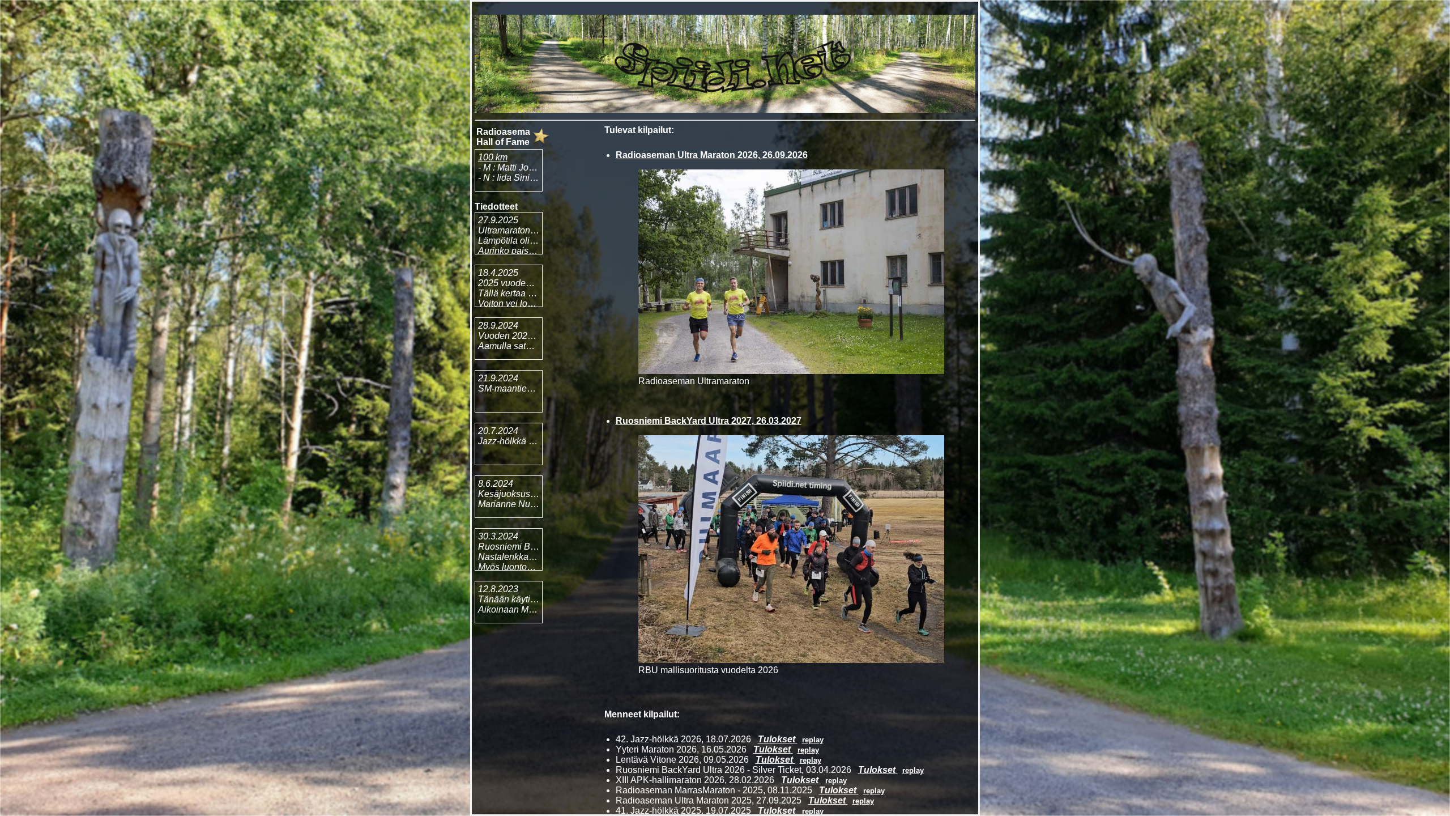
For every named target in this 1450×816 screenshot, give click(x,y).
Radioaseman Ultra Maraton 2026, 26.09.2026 (712, 155)
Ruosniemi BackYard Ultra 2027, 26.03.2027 (708, 421)
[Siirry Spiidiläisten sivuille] (725, 109)
